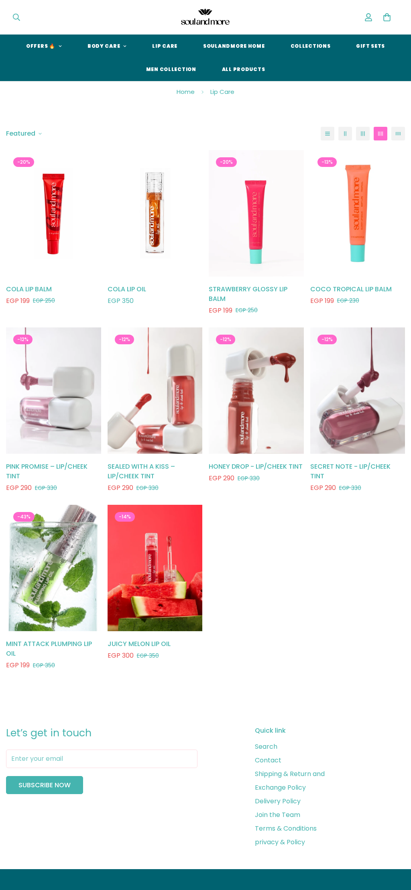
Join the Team (277, 814)
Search (266, 746)
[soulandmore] (205, 17)
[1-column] (327, 133)
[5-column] (398, 133)
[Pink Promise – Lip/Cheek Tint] (53, 390)
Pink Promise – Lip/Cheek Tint (46, 471)
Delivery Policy (278, 801)
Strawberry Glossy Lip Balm (248, 293)
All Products (243, 69)
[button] (387, 17)
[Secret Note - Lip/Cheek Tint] (357, 390)
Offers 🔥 (40, 46)
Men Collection (171, 69)
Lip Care (164, 46)
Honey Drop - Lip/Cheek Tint (256, 466)
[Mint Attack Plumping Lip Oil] (53, 568)
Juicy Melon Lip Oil (139, 643)
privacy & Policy (280, 842)
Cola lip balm (29, 289)
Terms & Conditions (286, 828)
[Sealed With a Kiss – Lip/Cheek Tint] (155, 390)
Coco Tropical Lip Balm (351, 289)
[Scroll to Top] (395, 846)
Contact (268, 760)
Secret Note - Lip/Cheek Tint (350, 471)
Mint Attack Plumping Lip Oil (49, 648)
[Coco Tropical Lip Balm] (357, 213)
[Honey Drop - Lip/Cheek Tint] (256, 390)
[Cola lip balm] (53, 213)
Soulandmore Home (234, 46)
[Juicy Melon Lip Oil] (155, 568)
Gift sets (370, 46)
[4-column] (380, 133)
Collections (311, 46)
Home (186, 91)
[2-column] (345, 133)
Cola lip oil (127, 289)
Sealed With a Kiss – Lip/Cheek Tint (141, 471)
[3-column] (363, 133)
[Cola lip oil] (155, 213)
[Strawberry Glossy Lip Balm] (256, 213)
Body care (103, 46)
